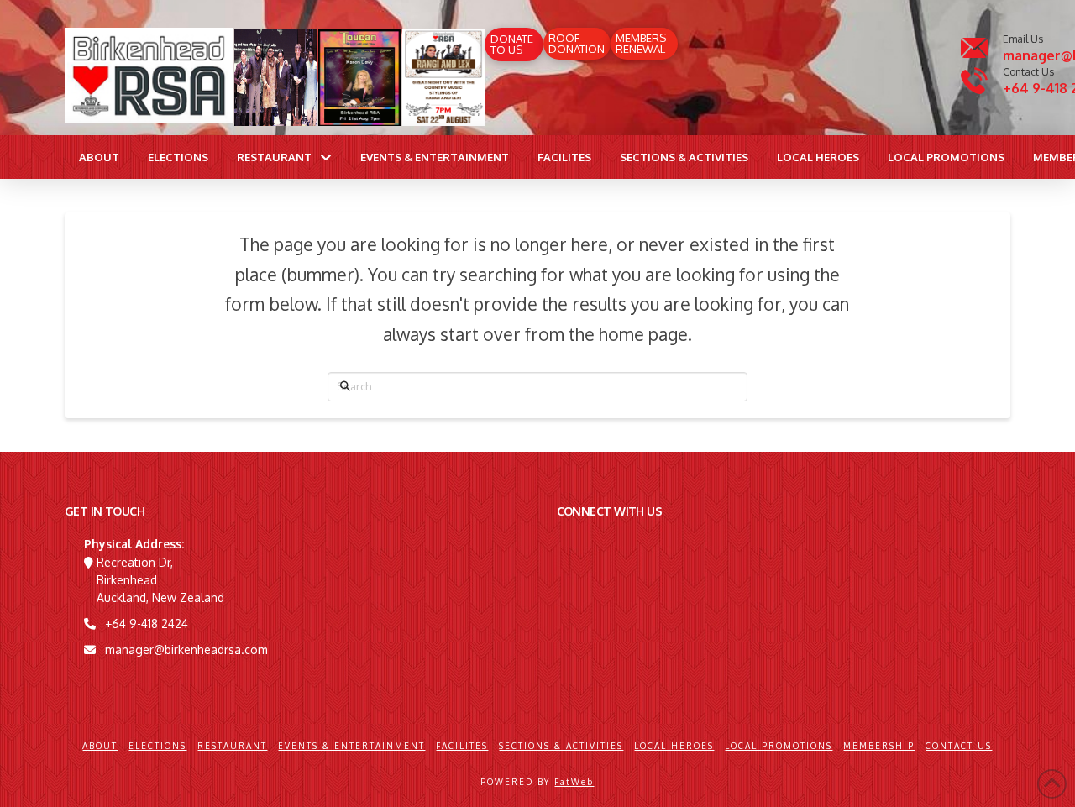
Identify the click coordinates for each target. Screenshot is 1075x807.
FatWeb (574, 782)
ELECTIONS (157, 746)
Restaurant (232, 746)
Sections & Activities (561, 746)
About (100, 746)
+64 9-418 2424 (146, 623)
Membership (879, 746)
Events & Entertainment (351, 746)
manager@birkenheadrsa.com (186, 649)
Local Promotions (778, 746)
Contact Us (959, 746)
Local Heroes (674, 746)
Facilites (462, 746)
